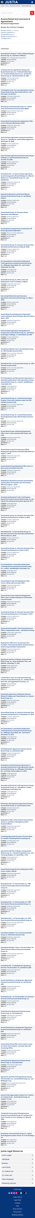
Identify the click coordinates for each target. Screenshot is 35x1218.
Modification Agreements (13, 182)
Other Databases (8, 1179)
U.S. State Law (7, 1175)
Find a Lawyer (7, 1155)
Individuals (5, 1159)
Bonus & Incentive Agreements (15, 233)
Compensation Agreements (14, 632)
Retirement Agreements (13, 700)
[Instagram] (16, 1193)
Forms (7, 5)
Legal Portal (17, 1200)
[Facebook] (14, 1193)
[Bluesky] (21, 1193)
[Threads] (19, 1193)
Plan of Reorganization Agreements (16, 58)
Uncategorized (5, 38)
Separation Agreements (13, 200)
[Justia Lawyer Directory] (26, 1193)
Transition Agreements (13, 78)
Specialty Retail (10, 61)
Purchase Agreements (13, 143)
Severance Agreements (13, 249)
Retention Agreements (13, 216)
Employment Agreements (13, 125)
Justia (2, 5)
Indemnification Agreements (14, 1015)
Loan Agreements (11, 269)
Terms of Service (17, 1209)
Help (17, 1206)
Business (5, 1163)
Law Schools (6, 1167)
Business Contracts (15, 5)
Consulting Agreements (13, 840)
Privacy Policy (17, 1212)
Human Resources (6, 34)
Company (17, 1203)
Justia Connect (17, 1197)
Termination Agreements (13, 96)
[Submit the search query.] (32, 13)
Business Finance (6, 30)
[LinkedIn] (9, 1193)
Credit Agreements (12, 386)
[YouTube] (12, 1193)
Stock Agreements (12, 1101)
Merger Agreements (12, 665)
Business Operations (7, 32)
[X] (23, 1193)
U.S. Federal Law (7, 1171)
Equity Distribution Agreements (15, 111)
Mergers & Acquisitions (8, 36)
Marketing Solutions (9, 1183)
